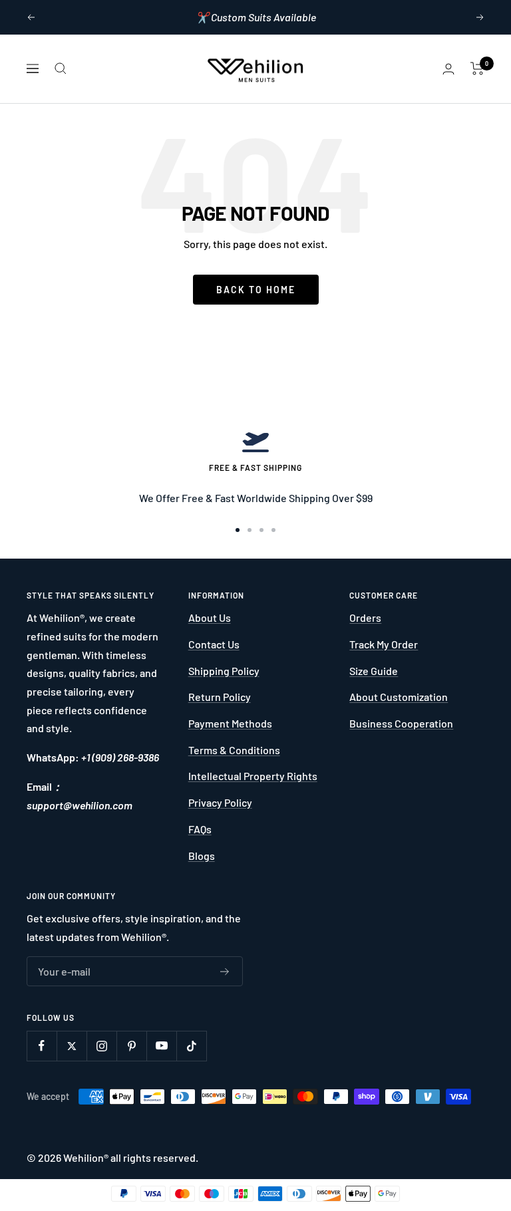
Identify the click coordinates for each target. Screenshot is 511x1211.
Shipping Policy (223, 670)
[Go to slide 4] (273, 530)
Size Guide (373, 670)
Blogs (201, 855)
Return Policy (219, 696)
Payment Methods (230, 723)
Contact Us (214, 644)
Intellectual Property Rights (252, 775)
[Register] (225, 972)
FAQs (200, 829)
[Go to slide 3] (261, 530)
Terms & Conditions (234, 749)
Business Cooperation (401, 723)
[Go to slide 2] (250, 530)
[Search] (61, 68)
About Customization (398, 696)
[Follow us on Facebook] (42, 1046)
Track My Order (383, 644)
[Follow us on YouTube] (161, 1046)
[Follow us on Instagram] (101, 1046)
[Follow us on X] (71, 1046)
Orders (365, 617)
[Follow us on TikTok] (191, 1046)
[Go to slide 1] (238, 530)
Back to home (255, 289)
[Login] (448, 68)
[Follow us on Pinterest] (131, 1046)
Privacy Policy (220, 802)
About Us (209, 617)
